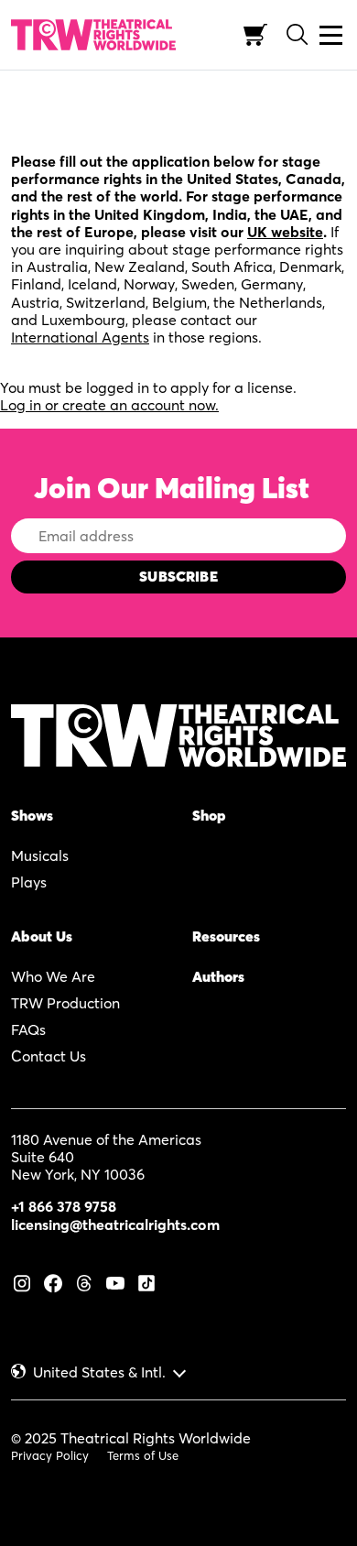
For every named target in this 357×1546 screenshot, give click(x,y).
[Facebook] (53, 1281)
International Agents (80, 337)
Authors (218, 976)
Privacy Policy (50, 1455)
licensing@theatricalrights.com (115, 1224)
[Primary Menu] (330, 35)
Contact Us (48, 1056)
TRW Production (65, 1003)
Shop (209, 815)
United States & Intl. (99, 1372)
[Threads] (84, 1281)
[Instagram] (22, 1281)
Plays (29, 882)
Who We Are (53, 976)
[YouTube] (115, 1281)
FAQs (28, 1029)
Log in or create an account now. (109, 405)
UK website (285, 232)
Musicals (40, 855)
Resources (226, 936)
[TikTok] (146, 1281)
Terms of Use (142, 1455)
